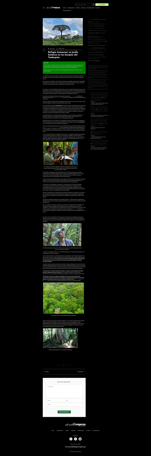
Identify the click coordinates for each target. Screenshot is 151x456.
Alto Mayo (89, 19)
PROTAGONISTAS (67, 10)
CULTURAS (97, 8)
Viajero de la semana (97, 57)
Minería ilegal (97, 39)
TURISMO (78, 8)
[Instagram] (75, 438)
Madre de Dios (52, 50)
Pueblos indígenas (98, 48)
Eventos (102, 28)
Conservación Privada (92, 28)
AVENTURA (83, 8)
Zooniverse (74, 209)
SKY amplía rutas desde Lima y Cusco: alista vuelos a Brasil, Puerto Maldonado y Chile (97, 82)
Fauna (90, 30)
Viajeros (103, 57)
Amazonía (95, 19)
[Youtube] (80, 438)
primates (77, 279)
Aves (89, 22)
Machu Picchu (94, 34)
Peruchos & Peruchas (96, 45)
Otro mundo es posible (100, 41)
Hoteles (103, 33)
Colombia (90, 26)
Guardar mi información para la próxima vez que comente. (59, 407)
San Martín (105, 50)
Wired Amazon (73, 96)
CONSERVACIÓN (71, 8)
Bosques (97, 22)
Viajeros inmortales (92, 58)
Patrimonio (91, 43)
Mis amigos (103, 39)
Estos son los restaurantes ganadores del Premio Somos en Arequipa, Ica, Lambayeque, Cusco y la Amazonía (98, 86)
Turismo (99, 52)
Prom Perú (89, 48)
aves (82, 279)
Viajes (98, 58)
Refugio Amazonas (58, 97)
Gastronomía (96, 30)
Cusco (99, 28)
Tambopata (66, 50)
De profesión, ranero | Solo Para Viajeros (99, 131)
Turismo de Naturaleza (73, 50)
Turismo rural (90, 57)
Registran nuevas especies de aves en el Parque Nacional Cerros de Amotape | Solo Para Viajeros (99, 108)
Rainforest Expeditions (60, 50)
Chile (100, 24)
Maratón (101, 37)
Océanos (90, 41)
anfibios (45, 280)
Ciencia (103, 24)
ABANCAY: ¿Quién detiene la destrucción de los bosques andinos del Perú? (99, 99)
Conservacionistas (98, 26)
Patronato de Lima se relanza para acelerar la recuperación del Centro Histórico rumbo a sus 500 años (97, 77)
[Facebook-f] (70, 438)
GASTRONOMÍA (90, 8)
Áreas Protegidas (94, 61)
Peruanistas (97, 43)
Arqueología (102, 19)
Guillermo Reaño (94, 33)
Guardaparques (104, 30)
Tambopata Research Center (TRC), (52, 127)
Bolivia (93, 21)
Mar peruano (91, 39)
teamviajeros (52, 48)
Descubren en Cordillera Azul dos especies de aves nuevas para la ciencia (99, 111)
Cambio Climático (93, 24)
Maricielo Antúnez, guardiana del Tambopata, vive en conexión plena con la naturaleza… (97, 72)
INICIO (64, 8)
